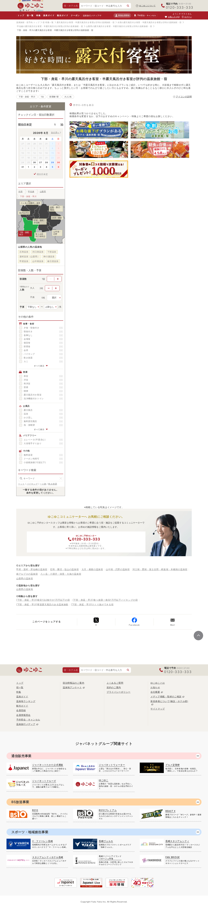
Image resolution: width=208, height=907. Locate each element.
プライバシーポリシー (118, 692)
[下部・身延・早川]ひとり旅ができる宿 (92, 604)
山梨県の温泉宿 (24, 578)
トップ (21, 15)
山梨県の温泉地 (24, 589)
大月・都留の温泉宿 (92, 569)
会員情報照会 (23, 715)
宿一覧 (30, 15)
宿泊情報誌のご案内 (73, 682)
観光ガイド (62, 15)
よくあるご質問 (115, 682)
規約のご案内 (114, 687)
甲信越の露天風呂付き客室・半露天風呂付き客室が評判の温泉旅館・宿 (50, 26)
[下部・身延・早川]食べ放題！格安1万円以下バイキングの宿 (105, 599)
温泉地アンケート (72, 687)
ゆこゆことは (157, 682)
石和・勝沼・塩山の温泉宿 (64, 569)
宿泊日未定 (42, 174)
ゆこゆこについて (147, 5)
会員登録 (21, 710)
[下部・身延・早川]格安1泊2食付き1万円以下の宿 (43, 599)
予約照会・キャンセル (28, 719)
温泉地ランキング (25, 701)
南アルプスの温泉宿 (27, 573)
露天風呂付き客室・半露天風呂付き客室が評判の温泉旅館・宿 (86, 22)
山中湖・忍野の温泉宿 (118, 569)
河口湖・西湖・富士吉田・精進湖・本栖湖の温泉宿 (159, 569)
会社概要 (155, 692)
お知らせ (155, 687)
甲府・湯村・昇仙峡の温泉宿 (31, 569)
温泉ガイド (48, 15)
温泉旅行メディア (91, 15)
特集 (38, 15)
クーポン (75, 15)
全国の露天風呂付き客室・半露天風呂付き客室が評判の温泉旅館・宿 (149, 22)
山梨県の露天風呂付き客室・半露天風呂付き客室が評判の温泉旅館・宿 (119, 26)
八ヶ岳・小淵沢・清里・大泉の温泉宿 (60, 573)
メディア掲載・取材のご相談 (166, 696)
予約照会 (146, 15)
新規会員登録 (123, 15)
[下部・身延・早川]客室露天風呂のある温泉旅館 (42, 604)
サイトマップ (157, 708)
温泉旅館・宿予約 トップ (27, 22)
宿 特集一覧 (48, 22)
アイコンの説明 (184, 96)
